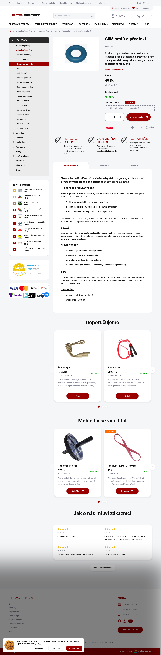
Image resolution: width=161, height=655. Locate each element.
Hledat (92, 16)
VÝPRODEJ (20, 165)
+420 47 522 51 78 (130, 614)
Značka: (109, 46)
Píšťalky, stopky (23, 101)
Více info (41, 644)
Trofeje (19, 152)
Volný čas (20, 133)
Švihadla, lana (22, 69)
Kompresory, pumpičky (25, 96)
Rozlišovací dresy (23, 110)
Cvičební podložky (24, 78)
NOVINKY (20, 161)
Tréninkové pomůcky (24, 50)
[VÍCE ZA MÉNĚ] (127, 447)
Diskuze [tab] (134, 165)
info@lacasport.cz (130, 604)
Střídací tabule (22, 119)
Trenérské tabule (23, 115)
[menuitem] (20, 24)
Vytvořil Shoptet (126, 651)
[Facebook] (119, 621)
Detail (78, 396)
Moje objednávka (65, 3)
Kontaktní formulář (130, 630)
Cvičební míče (22, 73)
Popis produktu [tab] (71, 165)
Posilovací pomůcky (25, 64)
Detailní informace (113, 69)
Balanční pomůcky (24, 55)
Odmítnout (56, 648)
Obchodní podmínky (84, 3)
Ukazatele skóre (23, 124)
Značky (19, 170)
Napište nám (33, 3)
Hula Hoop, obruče (24, 82)
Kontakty (20, 3)
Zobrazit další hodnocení (102, 568)
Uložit (110, 128)
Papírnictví (20, 147)
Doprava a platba (48, 3)
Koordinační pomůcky (25, 87)
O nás (11, 3)
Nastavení (39, 648)
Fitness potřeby (23, 59)
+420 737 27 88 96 (130, 609)
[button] (99, 406)
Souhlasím (75, 648)
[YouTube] (130, 621)
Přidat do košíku (136, 117)
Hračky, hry (20, 142)
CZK (144, 3)
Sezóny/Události (22, 156)
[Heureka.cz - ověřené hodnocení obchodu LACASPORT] (29, 269)
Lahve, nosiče (22, 105)
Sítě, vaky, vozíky (23, 128)
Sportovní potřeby (23, 46)
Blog (10, 632)
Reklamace (13, 628)
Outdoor (19, 138)
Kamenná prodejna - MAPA (102, 642)
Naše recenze (85, 642)
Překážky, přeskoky (24, 92)
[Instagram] (124, 621)
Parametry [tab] (104, 165)
